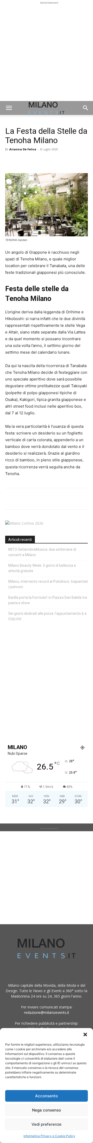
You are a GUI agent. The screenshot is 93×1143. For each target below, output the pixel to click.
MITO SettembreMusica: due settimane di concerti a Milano (42, 552)
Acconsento (46, 1095)
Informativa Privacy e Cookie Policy (49, 1136)
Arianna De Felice (22, 149)
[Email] (58, 161)
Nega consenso (46, 1110)
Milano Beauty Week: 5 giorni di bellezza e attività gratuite (42, 568)
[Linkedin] (46, 161)
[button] (85, 1034)
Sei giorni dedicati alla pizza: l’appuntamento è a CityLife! (47, 616)
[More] (70, 161)
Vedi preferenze (46, 1124)
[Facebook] (10, 161)
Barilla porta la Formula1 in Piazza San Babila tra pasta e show (47, 600)
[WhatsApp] (34, 161)
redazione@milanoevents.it (46, 1012)
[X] (22, 161)
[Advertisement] (46, 51)
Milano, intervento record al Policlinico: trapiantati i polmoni (48, 584)
